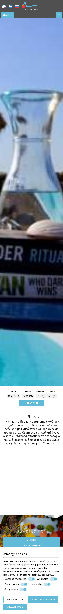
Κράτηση (7, 15)
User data (36, 584)
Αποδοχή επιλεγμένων (43, 599)
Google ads (11, 589)
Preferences (11, 584)
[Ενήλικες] (41, 396)
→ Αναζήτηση (31, 403)
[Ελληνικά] (10, 6)
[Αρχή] (13, 396)
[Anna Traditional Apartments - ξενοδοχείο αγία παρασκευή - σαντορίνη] (31, 5)
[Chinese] (23, 6)
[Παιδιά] (52, 396)
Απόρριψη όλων (15, 599)
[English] (3, 6)
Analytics (42, 578)
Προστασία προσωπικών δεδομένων (34, 574)
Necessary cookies (15, 578)
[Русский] (16, 6)
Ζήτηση (31, 539)
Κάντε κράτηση (32, 545)
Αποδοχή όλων (15, 607)
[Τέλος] (28, 396)
